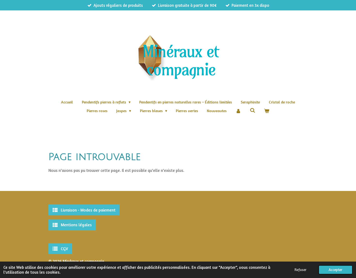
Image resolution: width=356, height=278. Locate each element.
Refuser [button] (300, 269)
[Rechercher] (252, 110)
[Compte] (238, 111)
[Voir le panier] (266, 111)
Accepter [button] (335, 269)
